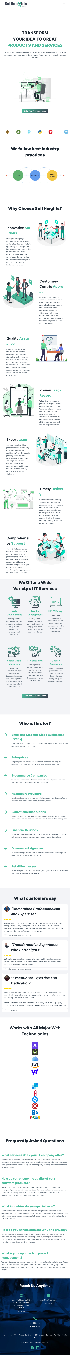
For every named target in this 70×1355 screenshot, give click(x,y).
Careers (49, 1335)
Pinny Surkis (12, 1010)
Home (5, 1335)
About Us (13, 1335)
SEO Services (38, 1335)
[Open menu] (64, 3)
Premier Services (25, 1335)
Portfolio (57, 1335)
